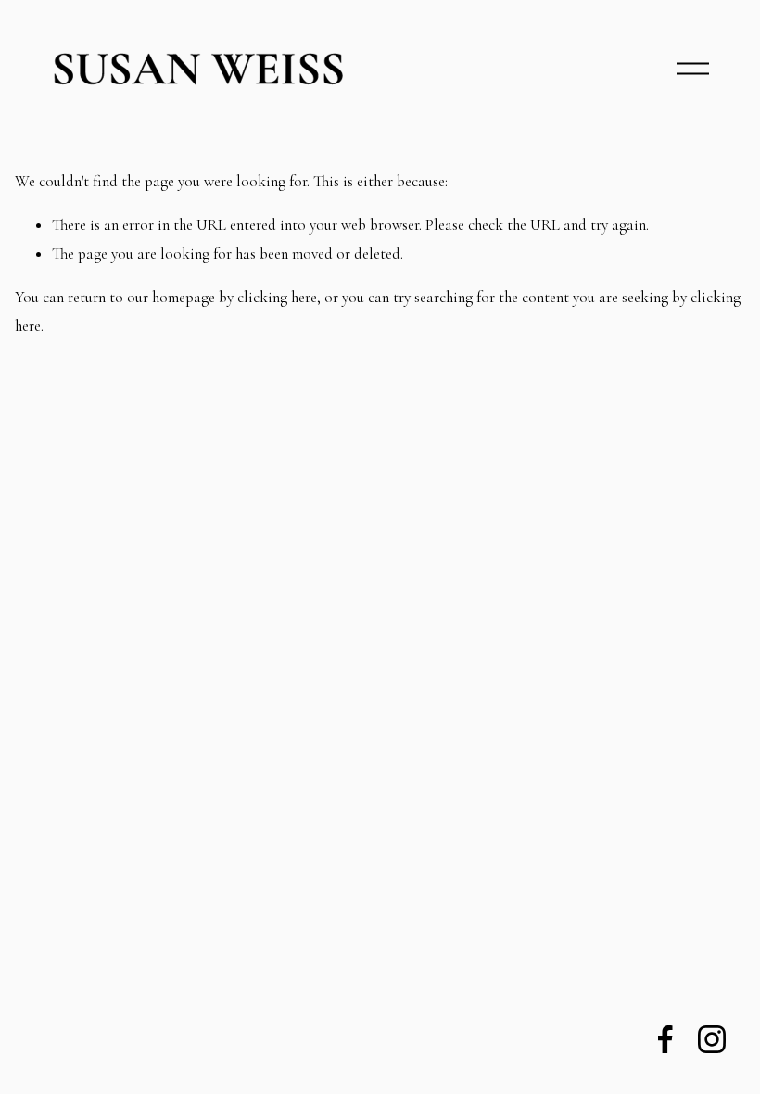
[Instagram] (712, 1039)
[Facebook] (665, 1039)
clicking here (277, 297)
